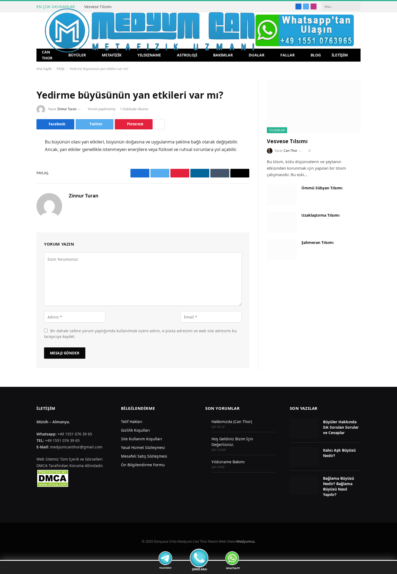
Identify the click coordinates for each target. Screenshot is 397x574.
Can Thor (290, 150)
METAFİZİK (112, 55)
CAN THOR (47, 55)
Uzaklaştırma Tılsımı (320, 215)
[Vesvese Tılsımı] (314, 106)
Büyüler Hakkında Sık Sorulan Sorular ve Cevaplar (341, 427)
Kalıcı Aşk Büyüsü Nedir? (339, 453)
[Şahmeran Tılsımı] (282, 249)
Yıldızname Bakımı (228, 461)
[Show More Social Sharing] (159, 124)
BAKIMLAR (223, 55)
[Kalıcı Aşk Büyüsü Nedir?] (304, 457)
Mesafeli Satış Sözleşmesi (144, 456)
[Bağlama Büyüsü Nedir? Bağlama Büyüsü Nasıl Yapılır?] (304, 485)
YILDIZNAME (149, 55)
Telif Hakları (131, 421)
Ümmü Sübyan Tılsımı (321, 187)
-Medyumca (244, 541)
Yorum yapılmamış (102, 109)
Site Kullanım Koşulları (141, 438)
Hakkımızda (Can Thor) (231, 421)
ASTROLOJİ (187, 55)
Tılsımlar (277, 130)
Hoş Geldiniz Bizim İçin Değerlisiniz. (232, 441)
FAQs (61, 68)
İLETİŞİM (340, 55)
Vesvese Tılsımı (98, 6)
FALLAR (287, 55)
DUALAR (256, 55)
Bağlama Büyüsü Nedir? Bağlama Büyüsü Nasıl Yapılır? (338, 486)
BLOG (316, 55)
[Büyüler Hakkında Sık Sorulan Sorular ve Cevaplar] (304, 428)
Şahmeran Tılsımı (317, 242)
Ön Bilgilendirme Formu (143, 464)
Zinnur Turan (66, 109)
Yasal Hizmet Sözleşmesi (143, 447)
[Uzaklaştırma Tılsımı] (282, 222)
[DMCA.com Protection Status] (52, 478)
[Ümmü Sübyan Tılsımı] (282, 195)
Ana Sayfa (44, 68)
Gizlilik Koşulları (135, 430)
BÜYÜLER (77, 55)
